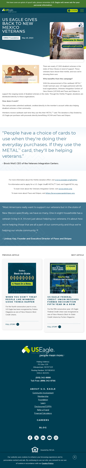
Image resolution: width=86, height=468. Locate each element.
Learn (43, 403)
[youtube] (49, 438)
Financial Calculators (43, 413)
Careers (43, 420)
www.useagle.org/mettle (66, 180)
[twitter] (36, 438)
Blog (43, 427)
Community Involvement (43, 393)
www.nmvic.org (65, 189)
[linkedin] (43, 438)
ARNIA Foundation (11, 38)
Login (74, 10)
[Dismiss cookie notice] (75, 457)
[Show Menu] (82, 10)
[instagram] (56, 438)
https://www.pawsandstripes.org (60, 193)
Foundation (43, 400)
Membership (43, 396)
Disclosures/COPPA (43, 407)
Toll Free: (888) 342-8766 (43, 381)
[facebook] (30, 438)
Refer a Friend (43, 410)
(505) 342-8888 (43, 378)
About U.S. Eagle (43, 389)
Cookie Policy (47, 463)
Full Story (10, 324)
